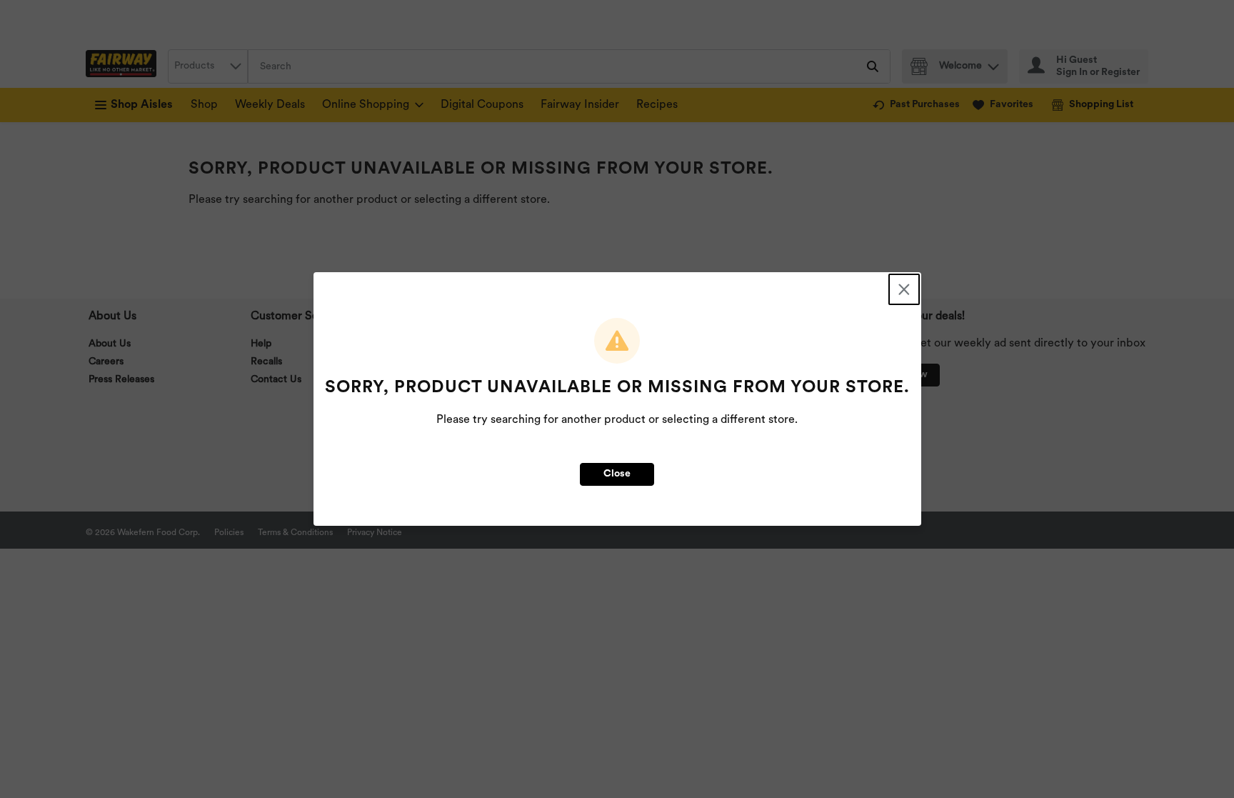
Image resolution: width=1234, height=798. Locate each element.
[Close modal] (904, 289)
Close (617, 474)
